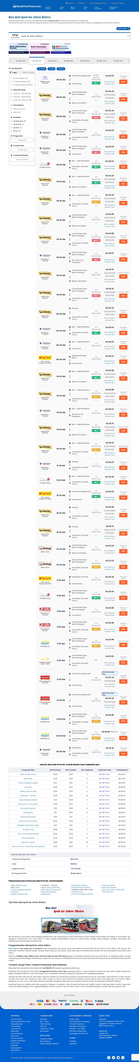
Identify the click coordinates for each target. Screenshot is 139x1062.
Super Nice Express (28, 842)
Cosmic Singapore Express (28, 783)
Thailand (73, 1041)
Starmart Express (28, 838)
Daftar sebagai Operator (49, 1044)
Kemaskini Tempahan (78, 1026)
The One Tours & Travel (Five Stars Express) (28, 846)
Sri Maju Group (28, 829)
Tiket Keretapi (97, 8)
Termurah (42, 69)
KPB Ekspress (28, 812)
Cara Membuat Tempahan (80, 1021)
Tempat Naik (22, 150)
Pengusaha (22, 140)
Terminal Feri (16, 1029)
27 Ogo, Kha (84, 61)
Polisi (113, 84)
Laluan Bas (15, 1031)
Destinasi (14, 1045)
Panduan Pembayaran (78, 1031)
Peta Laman (15, 1050)
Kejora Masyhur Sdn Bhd (28, 800)
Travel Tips (15, 1043)
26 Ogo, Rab (68, 61)
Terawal (52, 69)
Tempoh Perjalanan (77, 1024)
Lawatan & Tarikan (113, 8)
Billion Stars (28, 779)
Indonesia (73, 1044)
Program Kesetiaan (18, 1041)
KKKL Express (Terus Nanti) (28, 804)
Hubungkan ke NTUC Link (79, 1033)
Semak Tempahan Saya (98, 3)
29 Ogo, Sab (118, 61)
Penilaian (111, 82)
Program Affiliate (46, 1039)
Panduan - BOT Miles (77, 1029)
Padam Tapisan (29, 72)
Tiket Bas (62, 8)
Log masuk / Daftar (117, 3)
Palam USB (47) (19, 109)
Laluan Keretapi (16, 1033)
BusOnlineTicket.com (39, 1058)
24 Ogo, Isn (37, 61)
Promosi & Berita (17, 1038)
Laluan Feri (15, 1036)
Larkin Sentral (24, 981)
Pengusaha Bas (16, 1024)
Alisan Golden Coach (28, 774)
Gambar (107, 84)
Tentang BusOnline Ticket (20, 1021)
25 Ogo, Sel (52, 61)
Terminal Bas (16, 1026)
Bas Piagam (44, 1031)
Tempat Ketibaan (22, 159)
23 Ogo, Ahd (20, 61)
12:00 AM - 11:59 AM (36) (22, 94)
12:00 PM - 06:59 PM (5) (22, 97)
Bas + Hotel (73, 8)
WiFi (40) (16, 112)
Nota (105, 82)
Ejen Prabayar (45, 1041)
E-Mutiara (28, 787)
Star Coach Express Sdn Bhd (28, 834)
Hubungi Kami (16, 1048)
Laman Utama (48, 8)
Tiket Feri (85, 8)
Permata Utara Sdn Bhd (28, 821)
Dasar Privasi (51, 1058)
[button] (19, 48)
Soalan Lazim (74, 1019)
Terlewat (61, 69)
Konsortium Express (28, 808)
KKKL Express (14, 948)
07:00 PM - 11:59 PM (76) (22, 100)
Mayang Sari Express (28, 817)
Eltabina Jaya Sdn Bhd (28, 791)
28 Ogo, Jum (101, 61)
